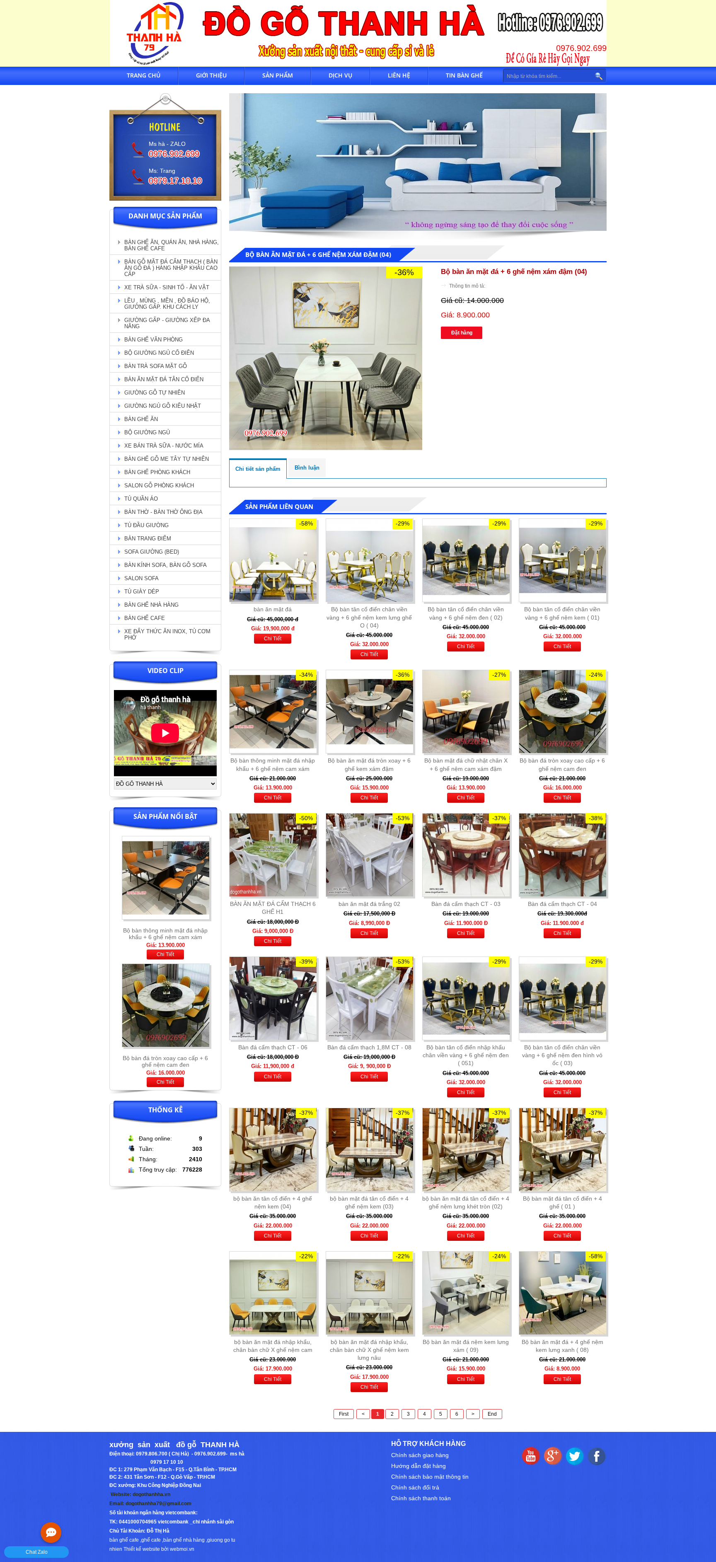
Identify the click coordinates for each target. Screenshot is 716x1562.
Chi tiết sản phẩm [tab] (258, 469)
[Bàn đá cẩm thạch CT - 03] (465, 855)
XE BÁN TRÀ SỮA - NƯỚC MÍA (163, 446)
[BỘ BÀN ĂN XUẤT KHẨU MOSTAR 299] (166, 1050)
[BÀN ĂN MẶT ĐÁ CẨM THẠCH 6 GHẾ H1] (272, 855)
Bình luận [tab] (307, 468)
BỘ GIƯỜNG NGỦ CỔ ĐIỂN (159, 353)
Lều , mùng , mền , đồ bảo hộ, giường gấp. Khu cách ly (167, 304)
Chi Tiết (165, 954)
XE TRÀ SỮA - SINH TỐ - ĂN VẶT (166, 287)
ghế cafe (151, 1540)
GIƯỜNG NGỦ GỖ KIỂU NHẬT (162, 406)
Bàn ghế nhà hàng (151, 605)
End (492, 1414)
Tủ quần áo (141, 499)
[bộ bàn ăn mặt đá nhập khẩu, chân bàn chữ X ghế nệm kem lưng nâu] (369, 1293)
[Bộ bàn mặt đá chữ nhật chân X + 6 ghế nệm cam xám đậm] (465, 711)
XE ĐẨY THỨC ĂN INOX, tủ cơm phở (167, 634)
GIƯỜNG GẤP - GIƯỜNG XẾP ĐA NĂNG (167, 323)
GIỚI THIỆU (211, 75)
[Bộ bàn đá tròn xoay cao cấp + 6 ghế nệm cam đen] (166, 922)
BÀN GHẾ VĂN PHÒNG (153, 340)
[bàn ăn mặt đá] (272, 560)
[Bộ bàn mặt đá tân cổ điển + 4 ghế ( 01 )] (562, 1149)
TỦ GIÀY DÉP (141, 591)
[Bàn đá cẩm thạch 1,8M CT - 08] (369, 998)
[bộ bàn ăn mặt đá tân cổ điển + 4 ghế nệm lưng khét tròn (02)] (465, 1149)
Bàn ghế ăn (141, 419)
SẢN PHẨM (277, 75)
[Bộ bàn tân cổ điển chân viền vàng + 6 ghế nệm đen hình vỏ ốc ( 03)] (562, 998)
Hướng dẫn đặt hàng (418, 1466)
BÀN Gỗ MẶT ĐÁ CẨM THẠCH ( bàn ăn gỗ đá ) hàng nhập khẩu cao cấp (171, 268)
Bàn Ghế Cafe (144, 618)
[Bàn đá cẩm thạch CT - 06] (272, 998)
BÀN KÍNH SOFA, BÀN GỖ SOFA (165, 565)
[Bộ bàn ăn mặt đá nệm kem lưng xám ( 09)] (465, 1293)
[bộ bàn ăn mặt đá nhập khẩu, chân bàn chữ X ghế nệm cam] (272, 1293)
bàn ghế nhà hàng (184, 1540)
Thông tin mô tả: (467, 286)
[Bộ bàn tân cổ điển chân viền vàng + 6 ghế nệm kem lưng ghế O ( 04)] (369, 560)
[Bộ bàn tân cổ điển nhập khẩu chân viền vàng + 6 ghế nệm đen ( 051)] (465, 998)
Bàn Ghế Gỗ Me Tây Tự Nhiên (166, 459)
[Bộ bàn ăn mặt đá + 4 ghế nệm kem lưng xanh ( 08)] (562, 1293)
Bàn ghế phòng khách (157, 472)
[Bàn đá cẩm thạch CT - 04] (562, 855)
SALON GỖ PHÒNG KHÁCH (159, 485)
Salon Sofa (141, 578)
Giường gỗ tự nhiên (154, 393)
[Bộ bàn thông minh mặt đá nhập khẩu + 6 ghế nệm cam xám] (272, 711)
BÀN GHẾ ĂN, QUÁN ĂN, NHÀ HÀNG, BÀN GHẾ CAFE (171, 245)
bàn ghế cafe (124, 1540)
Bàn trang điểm (147, 538)
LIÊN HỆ (399, 75)
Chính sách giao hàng (420, 1455)
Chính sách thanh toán (421, 1498)
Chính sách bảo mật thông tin (430, 1476)
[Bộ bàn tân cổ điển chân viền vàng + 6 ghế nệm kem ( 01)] (562, 560)
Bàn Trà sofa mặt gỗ (155, 366)
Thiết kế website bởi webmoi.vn (158, 1549)
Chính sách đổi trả (415, 1487)
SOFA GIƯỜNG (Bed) (151, 552)
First (343, 1414)
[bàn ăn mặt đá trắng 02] (369, 855)
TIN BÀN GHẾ (464, 75)
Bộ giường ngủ (147, 432)
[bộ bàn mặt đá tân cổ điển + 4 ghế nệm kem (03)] (369, 1149)
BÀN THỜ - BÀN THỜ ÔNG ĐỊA (163, 512)
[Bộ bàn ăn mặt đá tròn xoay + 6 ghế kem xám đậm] (369, 711)
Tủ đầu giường (146, 525)
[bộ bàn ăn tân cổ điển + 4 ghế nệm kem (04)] (272, 1149)
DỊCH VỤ (340, 75)
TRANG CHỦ (143, 75)
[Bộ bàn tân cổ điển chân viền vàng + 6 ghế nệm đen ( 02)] (465, 560)
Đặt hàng (461, 333)
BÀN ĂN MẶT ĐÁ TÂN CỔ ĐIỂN (163, 379)
